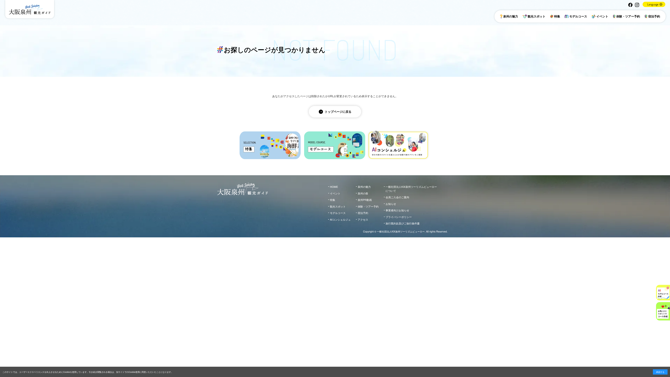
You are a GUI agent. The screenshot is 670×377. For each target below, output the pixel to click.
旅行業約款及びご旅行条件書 (403, 223)
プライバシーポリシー (399, 217)
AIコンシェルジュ (340, 219)
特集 (557, 16)
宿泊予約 (654, 16)
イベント (602, 16)
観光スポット (536, 16)
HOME (334, 186)
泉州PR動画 (365, 200)
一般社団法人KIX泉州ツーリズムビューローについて (411, 189)
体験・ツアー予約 (628, 16)
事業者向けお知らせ (397, 210)
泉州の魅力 (510, 16)
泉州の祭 (363, 193)
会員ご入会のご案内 (397, 197)
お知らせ (391, 204)
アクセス (363, 219)
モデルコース (578, 16)
